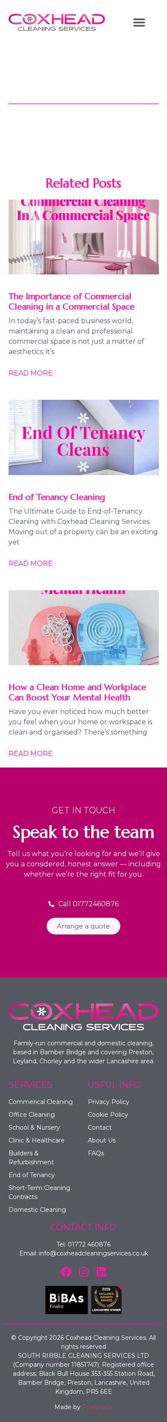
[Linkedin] (101, 1272)
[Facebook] (66, 1272)
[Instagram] (83, 1272)
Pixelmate (97, 1407)
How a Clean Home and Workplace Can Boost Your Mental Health (77, 692)
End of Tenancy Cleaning (57, 497)
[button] (139, 22)
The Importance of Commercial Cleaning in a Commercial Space (71, 301)
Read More (31, 373)
